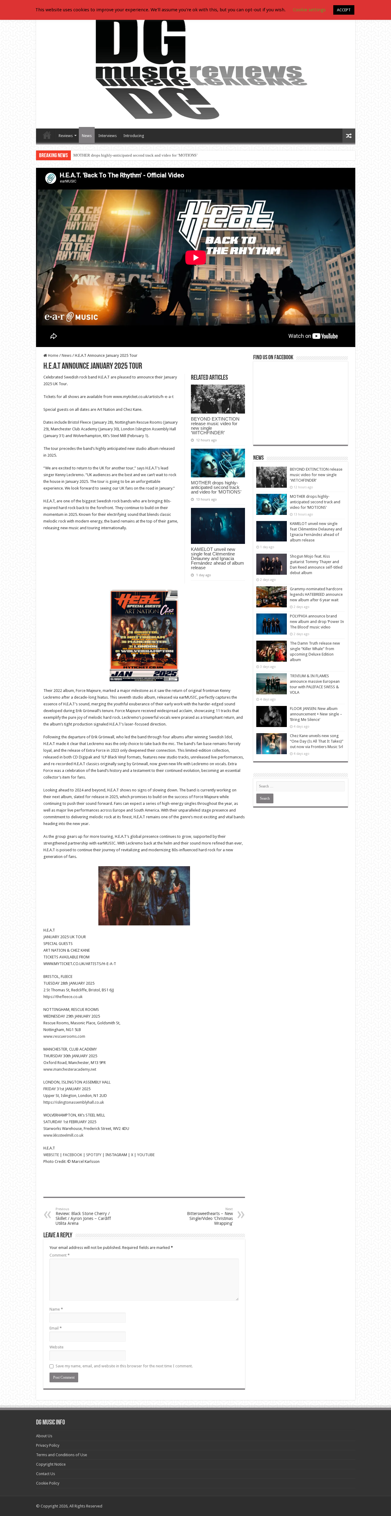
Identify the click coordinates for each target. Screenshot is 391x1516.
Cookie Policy (47, 1483)
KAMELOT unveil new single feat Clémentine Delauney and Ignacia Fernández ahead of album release (217, 558)
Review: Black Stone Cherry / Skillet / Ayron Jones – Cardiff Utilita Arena (83, 1216)
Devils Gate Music (47, 134)
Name (56, 1309)
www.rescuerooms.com (64, 1036)
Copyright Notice (51, 1464)
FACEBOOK (72, 1154)
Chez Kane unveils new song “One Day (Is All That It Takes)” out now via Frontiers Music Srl (316, 741)
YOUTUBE (146, 1154)
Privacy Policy (47, 1445)
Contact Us (45, 1473)
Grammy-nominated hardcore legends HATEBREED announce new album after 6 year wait (316, 594)
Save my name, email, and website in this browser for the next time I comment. (124, 1366)
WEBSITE (51, 1154)
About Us (44, 1436)
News (87, 135)
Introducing (133, 135)
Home (52, 355)
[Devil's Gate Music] (195, 67)
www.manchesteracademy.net (69, 1069)
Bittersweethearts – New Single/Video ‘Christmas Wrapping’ (210, 1216)
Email (55, 1328)
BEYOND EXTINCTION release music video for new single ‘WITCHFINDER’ (215, 425)
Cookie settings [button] (309, 10)
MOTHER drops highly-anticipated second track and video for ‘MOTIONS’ (135, 155)
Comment (59, 1255)
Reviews (66, 135)
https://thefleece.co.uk (62, 996)
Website (56, 1347)
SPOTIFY (93, 1154)
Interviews (107, 135)
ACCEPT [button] (344, 10)
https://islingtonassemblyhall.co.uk (73, 1102)
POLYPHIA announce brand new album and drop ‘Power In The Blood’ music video (317, 621)
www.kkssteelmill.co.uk (63, 1135)
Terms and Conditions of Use (61, 1455)
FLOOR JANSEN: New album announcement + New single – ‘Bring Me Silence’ (316, 714)
